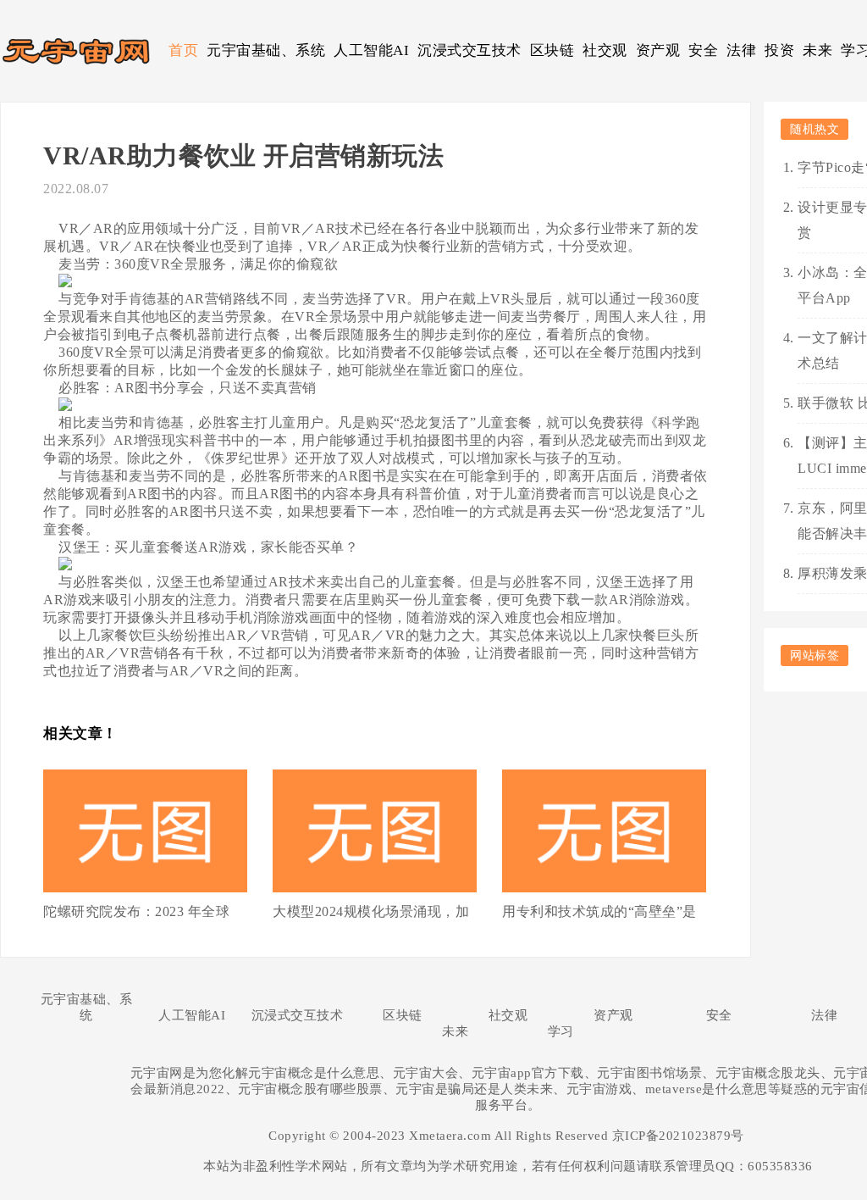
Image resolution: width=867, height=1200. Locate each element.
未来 (817, 50)
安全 (703, 50)
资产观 (658, 50)
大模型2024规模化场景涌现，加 (371, 911)
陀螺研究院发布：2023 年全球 (136, 911)
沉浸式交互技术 (469, 50)
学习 (561, 1031)
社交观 (605, 50)
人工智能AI (371, 50)
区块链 (552, 50)
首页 (183, 50)
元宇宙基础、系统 (266, 50)
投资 (779, 50)
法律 (741, 50)
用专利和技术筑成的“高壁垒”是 (599, 911)
